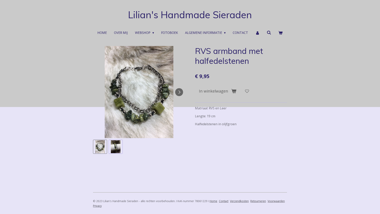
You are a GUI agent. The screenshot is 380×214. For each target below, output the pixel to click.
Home (213, 201)
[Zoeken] (269, 32)
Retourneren (258, 201)
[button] (100, 147)
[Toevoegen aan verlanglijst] (247, 91)
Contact (223, 201)
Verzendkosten (239, 201)
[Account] (257, 32)
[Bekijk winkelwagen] (280, 32)
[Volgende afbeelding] (179, 92)
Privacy (97, 206)
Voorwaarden (276, 201)
